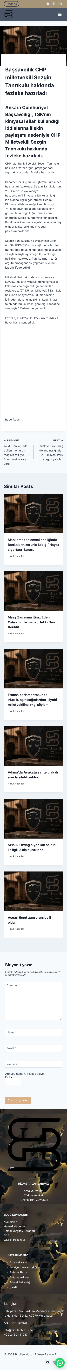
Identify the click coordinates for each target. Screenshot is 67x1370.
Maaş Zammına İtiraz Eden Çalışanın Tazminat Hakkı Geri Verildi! (31, 622)
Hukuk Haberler (16, 556)
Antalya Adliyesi (19, 1277)
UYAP (13, 1287)
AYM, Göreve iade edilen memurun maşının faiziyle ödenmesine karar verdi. (15, 452)
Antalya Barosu (19, 1272)
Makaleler (10, 1222)
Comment (14, 985)
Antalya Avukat (33, 1191)
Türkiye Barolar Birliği (23, 1267)
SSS (6, 1235)
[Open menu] (59, 14)
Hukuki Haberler (14, 1226)
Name (12, 1032)
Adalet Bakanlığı (20, 1282)
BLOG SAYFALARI (16, 1214)
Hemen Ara (12, 3)
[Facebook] (48, 4)
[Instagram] (60, 4)
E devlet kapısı (18, 1262)
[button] (60, 1363)
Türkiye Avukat (33, 1195)
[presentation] (33, 514)
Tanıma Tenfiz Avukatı (33, 1199)
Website (12, 1064)
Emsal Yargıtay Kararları (19, 1231)
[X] (54, 4)
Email (11, 1048)
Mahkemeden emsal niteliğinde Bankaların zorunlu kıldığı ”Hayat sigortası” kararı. (33, 545)
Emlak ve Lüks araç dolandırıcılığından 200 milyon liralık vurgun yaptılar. (50, 450)
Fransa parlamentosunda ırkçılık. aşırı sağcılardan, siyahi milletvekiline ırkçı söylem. (32, 700)
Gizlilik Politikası (14, 1239)
